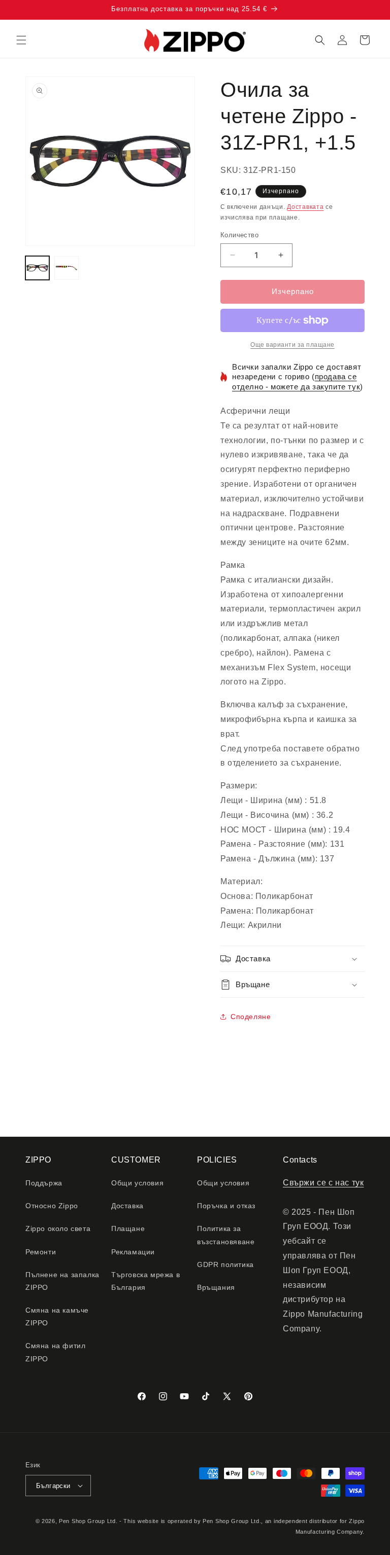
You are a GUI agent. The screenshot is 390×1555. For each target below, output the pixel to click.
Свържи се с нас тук (323, 1182)
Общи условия (137, 1183)
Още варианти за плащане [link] (292, 344)
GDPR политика (225, 1264)
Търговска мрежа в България (145, 1281)
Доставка (127, 1206)
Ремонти (40, 1252)
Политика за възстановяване (225, 1234)
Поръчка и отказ (226, 1206)
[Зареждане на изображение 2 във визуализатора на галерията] (66, 268)
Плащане (128, 1228)
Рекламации (133, 1252)
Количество (239, 235)
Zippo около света (57, 1228)
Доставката (305, 206)
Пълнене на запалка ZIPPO (62, 1281)
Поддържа (43, 1183)
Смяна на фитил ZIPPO (55, 1352)
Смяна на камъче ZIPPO (57, 1316)
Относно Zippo (51, 1206)
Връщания (216, 1287)
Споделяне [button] (251, 1016)
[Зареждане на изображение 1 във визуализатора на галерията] (37, 268)
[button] (21, 40)
